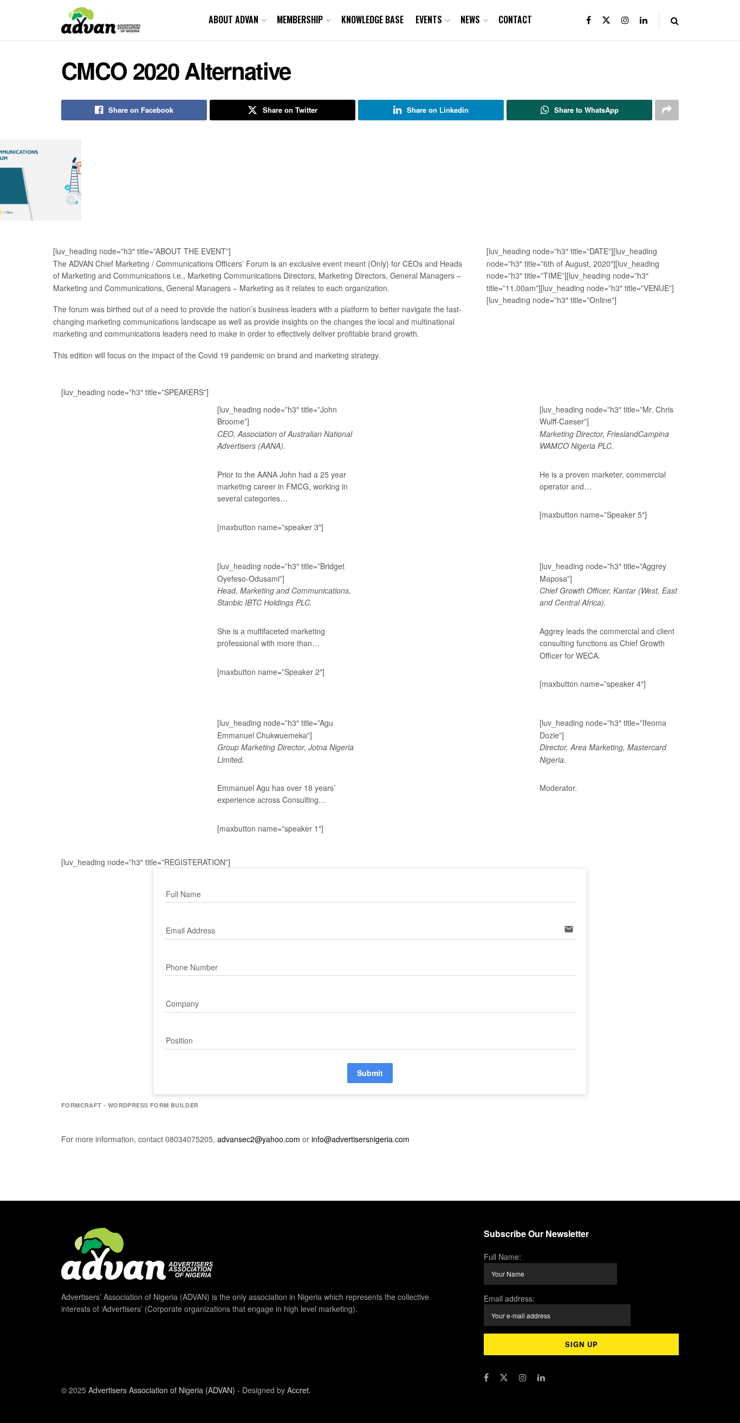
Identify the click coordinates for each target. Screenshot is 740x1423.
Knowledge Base (372, 19)
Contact (515, 19)
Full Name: (502, 1256)
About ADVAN (233, 19)
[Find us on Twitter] (606, 20)
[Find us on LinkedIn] (643, 20)
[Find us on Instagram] (625, 20)
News (470, 19)
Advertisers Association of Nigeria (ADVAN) (161, 1390)
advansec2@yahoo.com (259, 1139)
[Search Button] (675, 20)
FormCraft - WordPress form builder (130, 1105)
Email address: (509, 1298)
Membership (300, 19)
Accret (298, 1390)
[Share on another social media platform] (667, 110)
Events (429, 19)
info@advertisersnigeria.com (360, 1139)
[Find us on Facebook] (588, 20)
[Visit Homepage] (100, 20)
